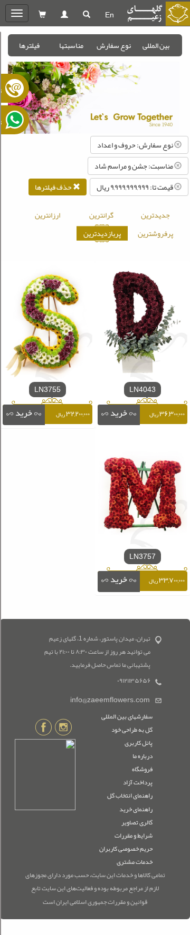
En (109, 14)
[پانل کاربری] (64, 15)
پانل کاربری (139, 742)
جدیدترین (155, 215)
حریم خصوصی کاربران (126, 848)
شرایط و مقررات (134, 835)
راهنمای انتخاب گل (130, 795)
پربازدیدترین (102, 233)
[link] (119, 415)
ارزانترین (47, 215)
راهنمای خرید (136, 809)
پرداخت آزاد (138, 782)
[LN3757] (142, 491)
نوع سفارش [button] (114, 45)
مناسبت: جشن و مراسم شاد (134, 166)
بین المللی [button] (155, 45)
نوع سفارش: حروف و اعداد (135, 144)
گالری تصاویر (137, 822)
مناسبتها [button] (71, 45)
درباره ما (142, 756)
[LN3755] (47, 324)
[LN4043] (142, 324)
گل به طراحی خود (132, 729)
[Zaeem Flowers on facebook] (43, 729)
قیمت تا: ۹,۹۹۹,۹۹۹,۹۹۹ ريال (135, 187)
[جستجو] (86, 15)
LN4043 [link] (142, 389)
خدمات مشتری (135, 861)
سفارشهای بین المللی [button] (127, 716)
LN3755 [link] (47, 389)
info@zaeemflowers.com (110, 700)
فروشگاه (142, 769)
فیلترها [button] (29, 45)
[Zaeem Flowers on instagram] (63, 729)
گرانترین (101, 215)
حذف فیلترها (54, 187)
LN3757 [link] (142, 556)
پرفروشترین (155, 233)
